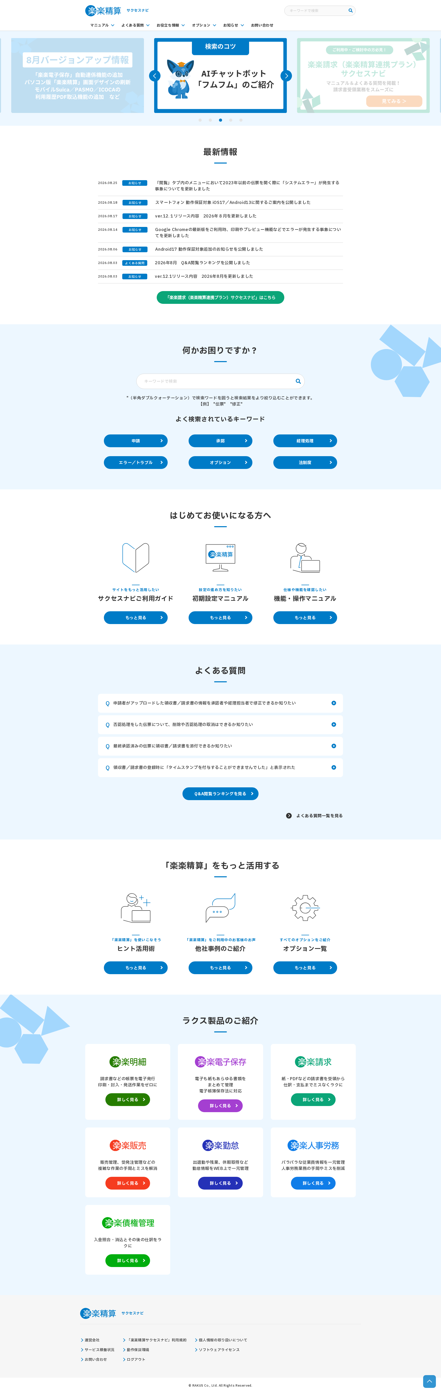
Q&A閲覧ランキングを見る (220, 794)
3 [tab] (220, 120)
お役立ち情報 (168, 25)
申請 (136, 441)
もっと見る (135, 618)
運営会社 (92, 1340)
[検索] (351, 11)
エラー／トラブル (136, 463)
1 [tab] (200, 120)
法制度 (305, 463)
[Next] (286, 76)
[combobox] (320, 11)
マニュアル (99, 25)
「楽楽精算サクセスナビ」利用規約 (157, 1340)
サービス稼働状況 (100, 1350)
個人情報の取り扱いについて (223, 1340)
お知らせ (230, 25)
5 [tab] (241, 120)
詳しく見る (127, 1100)
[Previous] (155, 76)
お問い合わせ (262, 25)
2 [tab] (210, 120)
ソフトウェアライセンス (219, 1350)
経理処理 (305, 441)
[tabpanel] (77, 75)
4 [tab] (231, 120)
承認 (220, 441)
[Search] (298, 381)
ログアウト (136, 1359)
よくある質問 (132, 25)
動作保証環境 (138, 1350)
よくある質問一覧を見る (319, 816)
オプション (201, 25)
